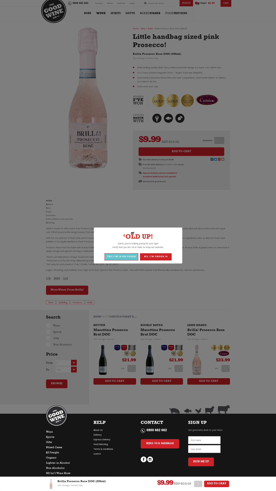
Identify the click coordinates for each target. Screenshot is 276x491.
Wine (49, 432)
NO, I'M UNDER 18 (155, 257)
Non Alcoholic (55, 468)
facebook (143, 459)
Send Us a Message (160, 443)
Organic (51, 458)
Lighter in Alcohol (58, 463)
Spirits (50, 437)
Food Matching (100, 444)
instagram (150, 459)
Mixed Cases (54, 447)
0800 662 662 (156, 430)
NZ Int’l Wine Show (58, 473)
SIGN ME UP (201, 462)
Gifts (49, 442)
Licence (97, 453)
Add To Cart (216, 484)
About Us (98, 429)
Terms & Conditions (103, 448)
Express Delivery (101, 439)
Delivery (97, 434)
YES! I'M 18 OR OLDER (121, 257)
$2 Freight (52, 453)
